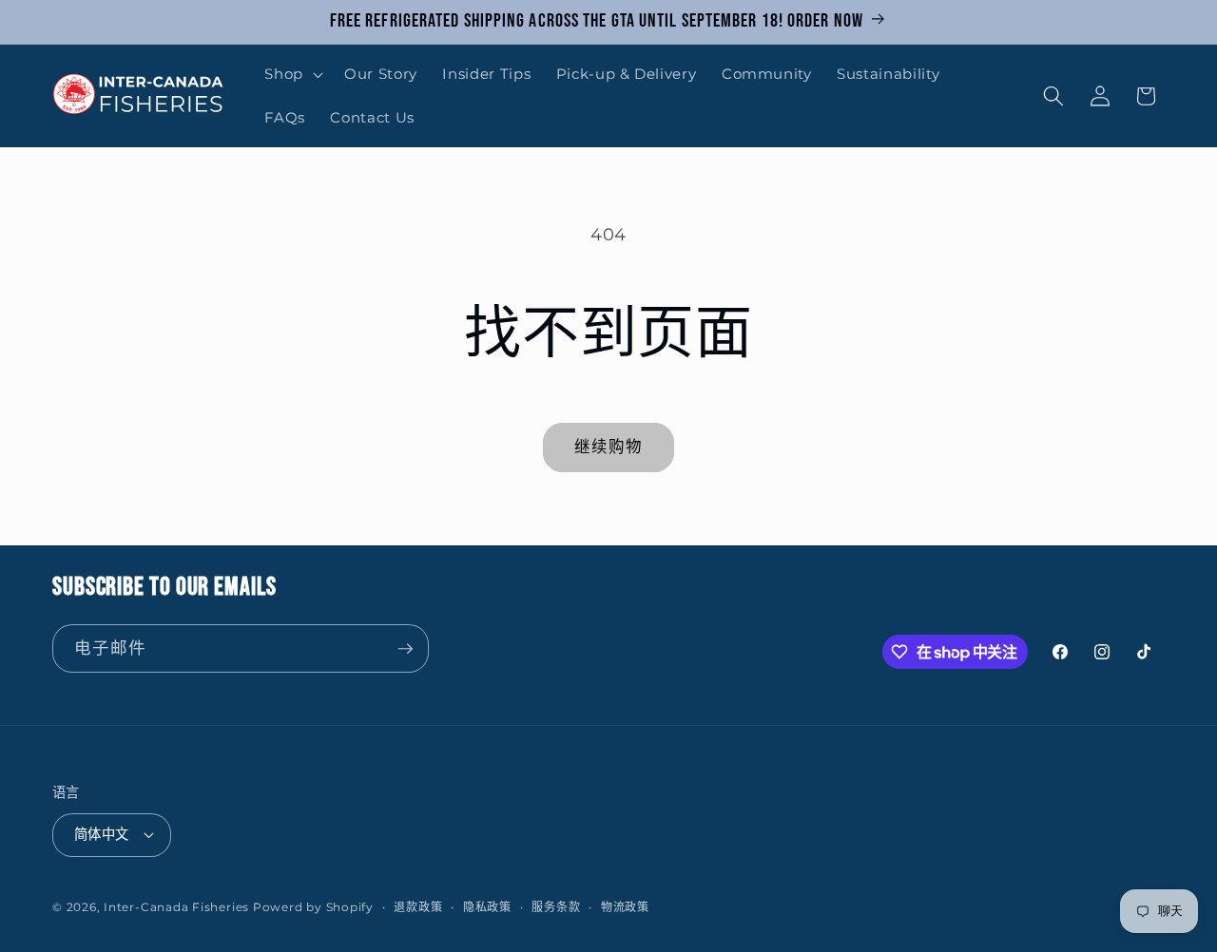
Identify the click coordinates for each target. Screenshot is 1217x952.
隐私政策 (487, 907)
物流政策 (625, 907)
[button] (292, 74)
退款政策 (418, 907)
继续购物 (608, 446)
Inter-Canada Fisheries (176, 907)
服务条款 (555, 907)
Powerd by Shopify (313, 907)
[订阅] (405, 649)
